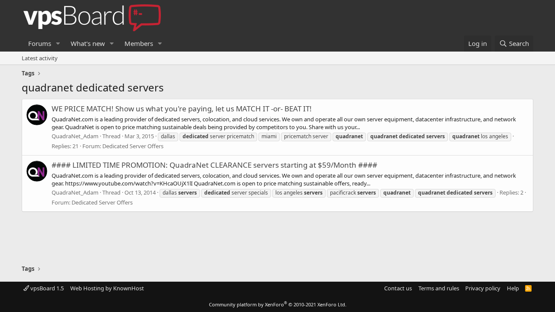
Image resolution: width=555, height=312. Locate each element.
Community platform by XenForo (277, 304)
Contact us (398, 288)
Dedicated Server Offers (132, 146)
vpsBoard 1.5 (46, 288)
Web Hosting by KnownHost (107, 288)
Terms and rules (438, 288)
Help (513, 288)
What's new (88, 43)
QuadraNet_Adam (75, 136)
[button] (58, 44)
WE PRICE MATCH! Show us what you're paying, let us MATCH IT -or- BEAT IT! (182, 109)
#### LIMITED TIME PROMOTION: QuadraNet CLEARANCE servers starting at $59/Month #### (214, 165)
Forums (39, 43)
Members (138, 43)
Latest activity (40, 58)
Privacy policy (482, 288)
